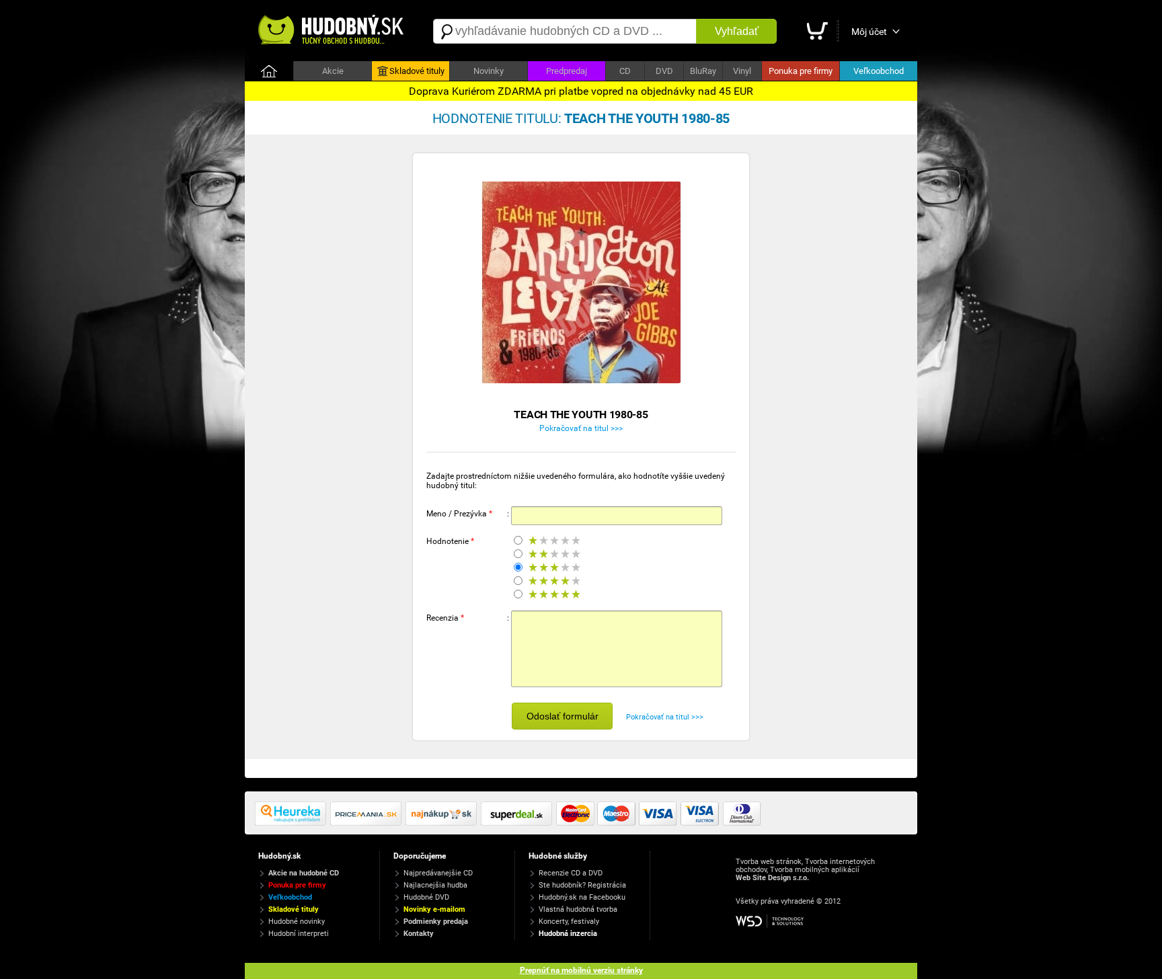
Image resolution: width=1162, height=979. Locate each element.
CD (625, 71)
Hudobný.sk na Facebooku (582, 897)
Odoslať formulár (562, 716)
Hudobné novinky (296, 921)
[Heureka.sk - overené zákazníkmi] (292, 823)
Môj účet (869, 31)
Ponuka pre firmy (800, 71)
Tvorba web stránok (769, 861)
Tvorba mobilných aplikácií (814, 869)
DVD (664, 71)
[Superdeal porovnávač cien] (518, 823)
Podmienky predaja (435, 921)
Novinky (488, 71)
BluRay (703, 71)
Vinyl (742, 71)
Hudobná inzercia (568, 933)
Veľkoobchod (878, 71)
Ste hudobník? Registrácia (582, 885)
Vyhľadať (737, 31)
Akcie (333, 71)
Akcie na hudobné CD (303, 873)
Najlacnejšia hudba (435, 885)
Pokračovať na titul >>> (581, 428)
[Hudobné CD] (367, 823)
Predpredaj (566, 71)
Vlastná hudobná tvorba (578, 909)
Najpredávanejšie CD (438, 873)
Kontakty (418, 933)
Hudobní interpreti (298, 933)
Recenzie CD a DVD (571, 873)
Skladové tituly (416, 71)
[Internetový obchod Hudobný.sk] (332, 31)
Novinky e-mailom (434, 909)
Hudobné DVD (426, 897)
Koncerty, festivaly (569, 921)
